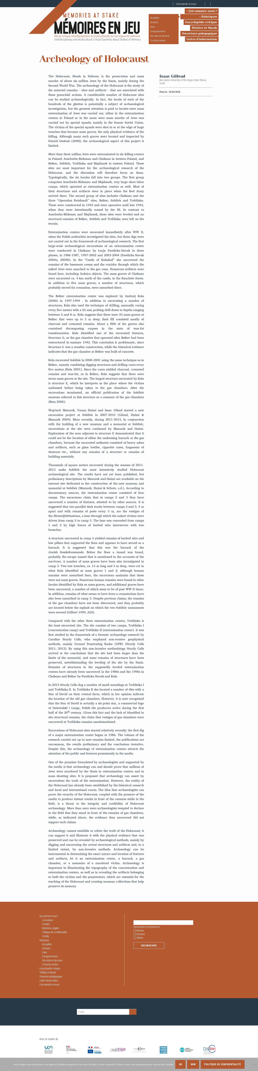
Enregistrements (157, 31)
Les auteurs (47, 920)
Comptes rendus (158, 40)
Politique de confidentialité (54, 932)
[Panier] (202, 4)
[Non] (254, 1064)
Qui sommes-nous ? (202, 11)
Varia (152, 26)
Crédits (45, 936)
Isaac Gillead (172, 76)
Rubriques (209, 16)
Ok (180, 1064)
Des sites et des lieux (159, 35)
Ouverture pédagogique (199, 33)
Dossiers (154, 22)
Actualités (154, 17)
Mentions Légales (50, 928)
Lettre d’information (201, 39)
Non (193, 1064)
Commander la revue (186, 4)
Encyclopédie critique (201, 22)
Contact (46, 924)
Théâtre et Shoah (204, 28)
